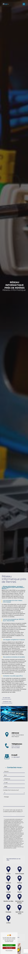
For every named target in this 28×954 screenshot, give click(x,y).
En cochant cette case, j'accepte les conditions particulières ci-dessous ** (13, 810)
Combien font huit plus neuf (11, 790)
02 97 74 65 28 (16, 746)
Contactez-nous (7, 701)
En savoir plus (6, 697)
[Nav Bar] (23, 4)
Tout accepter (9, 945)
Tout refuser (9, 948)
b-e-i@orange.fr (16, 757)
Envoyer (14, 815)
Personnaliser (9, 950)
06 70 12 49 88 (16, 747)
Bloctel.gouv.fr (10, 846)
